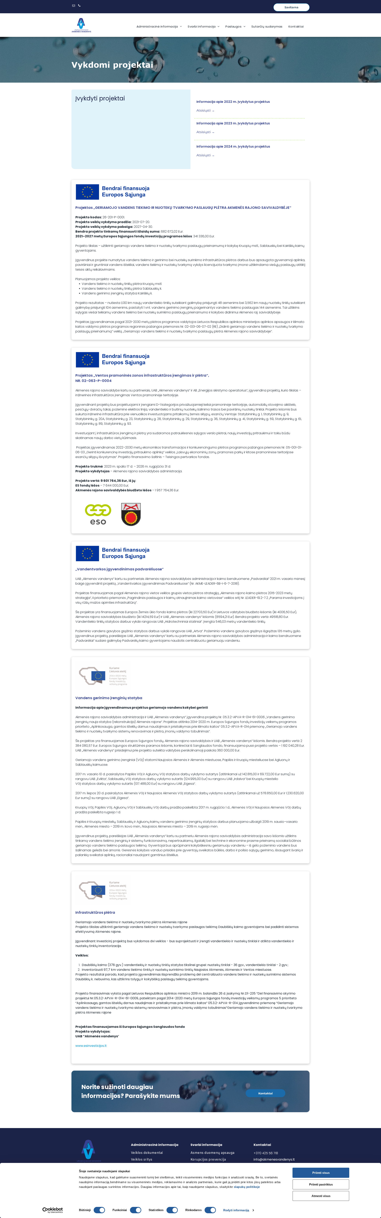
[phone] (79, 6)
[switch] (135, 1210)
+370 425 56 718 (266, 1153)
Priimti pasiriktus (321, 1184)
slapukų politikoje (247, 1186)
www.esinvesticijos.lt (91, 1045)
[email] (73, 6)
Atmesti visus (321, 1196)
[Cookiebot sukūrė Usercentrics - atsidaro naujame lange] (52, 1210)
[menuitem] (159, 26)
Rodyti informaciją (236, 1210)
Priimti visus (321, 1172)
